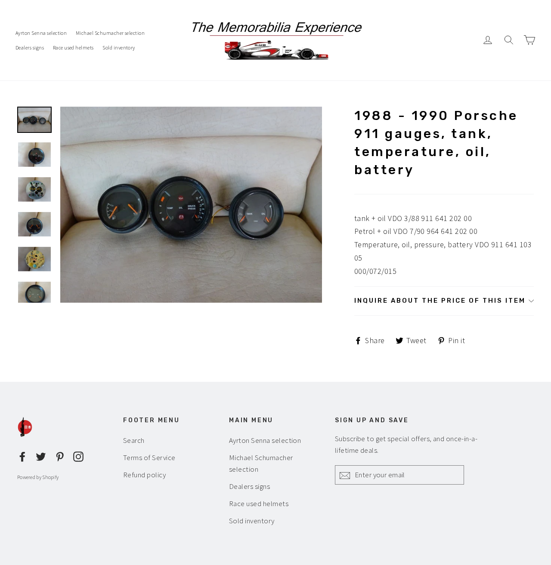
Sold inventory (118, 47)
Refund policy (144, 474)
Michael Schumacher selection (110, 33)
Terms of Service (149, 457)
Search (134, 440)
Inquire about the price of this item (440, 300)
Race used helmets (73, 47)
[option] (191, 205)
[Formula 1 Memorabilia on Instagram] (78, 455)
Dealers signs (29, 47)
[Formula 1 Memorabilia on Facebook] (22, 455)
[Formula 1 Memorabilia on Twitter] (41, 455)
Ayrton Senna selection (41, 33)
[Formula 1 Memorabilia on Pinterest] (60, 455)
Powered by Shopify (38, 477)
